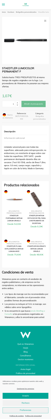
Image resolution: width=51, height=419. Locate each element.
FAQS (25, 348)
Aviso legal (25, 369)
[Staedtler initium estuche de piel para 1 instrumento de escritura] (36, 199)
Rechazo (26, 403)
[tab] (25, 131)
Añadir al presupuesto (33, 104)
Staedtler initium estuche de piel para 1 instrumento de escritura (37, 219)
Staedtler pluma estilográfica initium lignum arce (14, 248)
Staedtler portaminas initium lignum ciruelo (14, 218)
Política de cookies (17, 416)
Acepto (25, 395)
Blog (25, 352)
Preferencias (25, 410)
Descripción (9, 131)
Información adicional (14, 138)
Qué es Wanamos (25, 344)
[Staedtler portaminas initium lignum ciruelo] (14, 199)
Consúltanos (25, 355)
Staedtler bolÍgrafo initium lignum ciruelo (36, 248)
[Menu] (6, 5)
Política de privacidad (33, 416)
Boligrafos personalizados (26, 12)
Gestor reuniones (25, 359)
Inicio (4, 12)
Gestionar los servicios (25, 389)
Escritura (11, 12)
